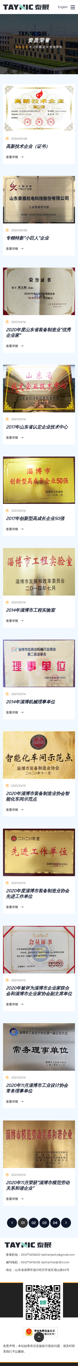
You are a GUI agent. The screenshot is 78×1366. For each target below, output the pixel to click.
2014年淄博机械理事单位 (30, 701)
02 (34, 1223)
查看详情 (12, 157)
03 (44, 1223)
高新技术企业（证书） (28, 146)
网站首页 (22, 47)
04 (55, 1223)
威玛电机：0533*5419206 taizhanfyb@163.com (37, 1262)
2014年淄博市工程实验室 (30, 610)
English (63, 7)
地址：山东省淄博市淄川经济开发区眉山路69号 (37, 1270)
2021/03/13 (18, 786)
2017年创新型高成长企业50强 (35, 518)
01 (23, 1223)
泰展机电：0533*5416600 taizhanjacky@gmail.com (40, 1254)
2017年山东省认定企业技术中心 (37, 427)
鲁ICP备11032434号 (62, 1357)
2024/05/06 (18, 138)
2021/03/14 (18, 322)
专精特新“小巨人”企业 (27, 238)
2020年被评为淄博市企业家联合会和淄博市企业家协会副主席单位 (39, 990)
